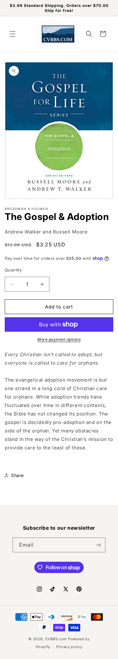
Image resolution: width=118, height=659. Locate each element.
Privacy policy (69, 647)
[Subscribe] (98, 545)
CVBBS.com (56, 639)
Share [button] (17, 475)
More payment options (59, 339)
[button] (13, 34)
